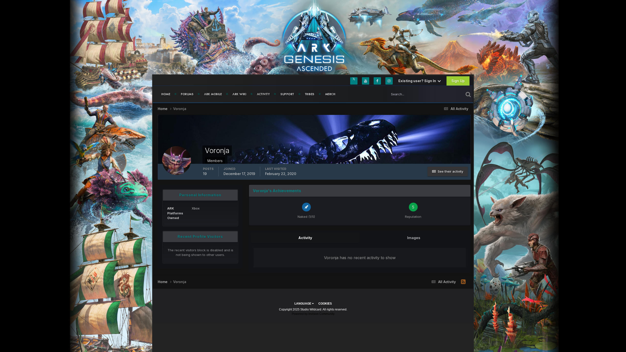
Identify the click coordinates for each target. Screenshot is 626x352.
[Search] (468, 94)
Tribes (309, 94)
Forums (187, 94)
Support (287, 94)
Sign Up (458, 81)
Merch (330, 94)
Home (165, 94)
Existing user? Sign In (417, 81)
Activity (263, 94)
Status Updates (446, 94)
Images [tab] (413, 238)
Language (303, 303)
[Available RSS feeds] (463, 281)
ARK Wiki (239, 94)
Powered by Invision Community (313, 314)
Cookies (325, 303)
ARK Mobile (213, 94)
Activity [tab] (305, 238)
